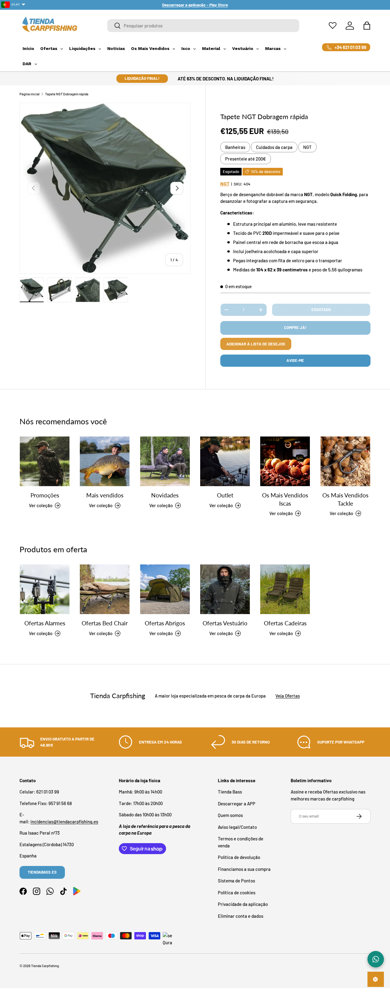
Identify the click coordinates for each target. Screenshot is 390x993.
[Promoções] (44, 461)
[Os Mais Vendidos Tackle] (345, 461)
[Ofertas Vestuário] (225, 589)
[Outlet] (225, 461)
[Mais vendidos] (104, 461)
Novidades (165, 495)
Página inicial (30, 94)
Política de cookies (236, 892)
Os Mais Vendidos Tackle (345, 499)
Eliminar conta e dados (240, 916)
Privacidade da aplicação (243, 904)
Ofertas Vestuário (225, 623)
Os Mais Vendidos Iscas (285, 499)
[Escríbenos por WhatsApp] (375, 959)
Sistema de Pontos (236, 880)
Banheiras (235, 147)
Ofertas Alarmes (44, 623)
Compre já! (295, 327)
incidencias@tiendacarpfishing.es (64, 821)
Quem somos (230, 815)
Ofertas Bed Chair (105, 623)
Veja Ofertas (287, 695)
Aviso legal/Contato (237, 827)
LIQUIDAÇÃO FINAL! (142, 78)
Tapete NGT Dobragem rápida (66, 94)
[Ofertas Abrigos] (165, 589)
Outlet (225, 495)
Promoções (44, 495)
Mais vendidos (104, 495)
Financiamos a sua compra (244, 869)
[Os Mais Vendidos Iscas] (285, 461)
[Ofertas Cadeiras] (285, 589)
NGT (307, 147)
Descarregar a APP (236, 803)
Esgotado (321, 309)
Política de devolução (239, 857)
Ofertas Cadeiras (285, 623)
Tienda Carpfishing (45, 966)
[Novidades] (165, 461)
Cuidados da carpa (274, 147)
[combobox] (203, 25)
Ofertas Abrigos (165, 623)
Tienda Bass (230, 791)
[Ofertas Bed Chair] (104, 589)
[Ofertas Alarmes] (44, 589)
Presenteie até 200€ (245, 158)
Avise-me (295, 360)
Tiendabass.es (42, 872)
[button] (367, 25)
